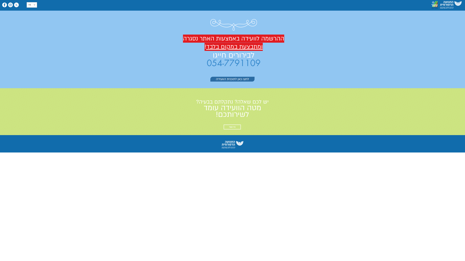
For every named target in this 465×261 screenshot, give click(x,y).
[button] (232, 127)
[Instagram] (10, 5)
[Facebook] (4, 5)
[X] (16, 5)
